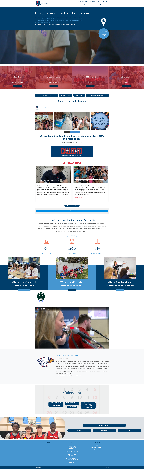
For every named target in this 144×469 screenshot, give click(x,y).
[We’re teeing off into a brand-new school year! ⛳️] (44, 121)
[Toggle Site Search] (107, 5)
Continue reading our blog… (72, 206)
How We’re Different (24, 290)
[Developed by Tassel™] (107, 467)
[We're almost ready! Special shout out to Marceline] (63, 121)
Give (98, 1)
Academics (86, 4)
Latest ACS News (72, 163)
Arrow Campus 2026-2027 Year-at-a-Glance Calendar (72, 403)
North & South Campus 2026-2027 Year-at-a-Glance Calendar (56, 404)
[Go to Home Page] (42, 3)
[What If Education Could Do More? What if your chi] (100, 121)
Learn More (72, 290)
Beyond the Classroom (90, 1)
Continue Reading (41, 199)
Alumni (97, 445)
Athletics (101, 4)
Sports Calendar (72, 406)
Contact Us (104, 1)
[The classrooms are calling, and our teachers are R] (81, 121)
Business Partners (96, 447)
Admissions (94, 4)
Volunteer (97, 449)
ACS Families (80, 1)
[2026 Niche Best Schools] (72, 297)
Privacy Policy (38, 467)
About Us (80, 4)
